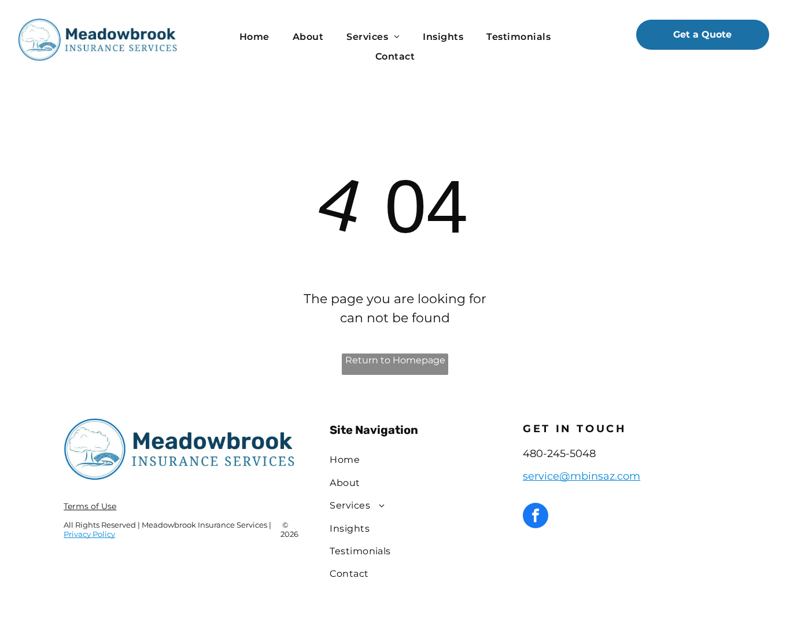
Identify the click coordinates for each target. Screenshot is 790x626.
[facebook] (535, 517)
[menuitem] (254, 37)
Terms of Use (90, 506)
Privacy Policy (89, 534)
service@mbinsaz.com (581, 476)
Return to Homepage (395, 360)
